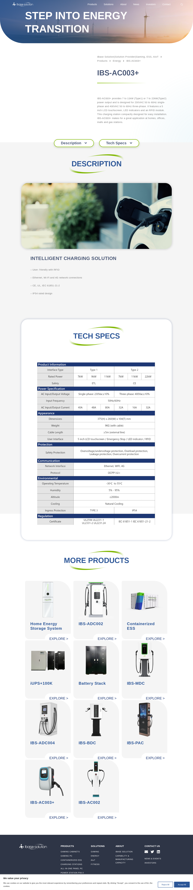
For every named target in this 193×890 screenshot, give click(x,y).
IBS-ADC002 (91, 624)
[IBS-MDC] (144, 659)
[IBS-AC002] (96, 778)
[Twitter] (152, 851)
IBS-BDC (87, 743)
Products (102, 61)
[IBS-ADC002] (96, 600)
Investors (151, 4)
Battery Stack (92, 683)
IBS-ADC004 (42, 743)
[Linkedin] (158, 851)
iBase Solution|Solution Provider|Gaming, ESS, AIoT (128, 56)
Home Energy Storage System (46, 626)
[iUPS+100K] (48, 659)
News (136, 4)
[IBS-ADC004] (48, 719)
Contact (166, 4)
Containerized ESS (141, 626)
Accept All (182, 885)
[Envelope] (146, 851)
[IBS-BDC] (96, 719)
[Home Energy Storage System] (48, 600)
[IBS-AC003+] (48, 778)
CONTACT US (152, 846)
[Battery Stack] (96, 659)
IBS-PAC (135, 743)
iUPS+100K (41, 683)
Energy (117, 61)
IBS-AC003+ (42, 802)
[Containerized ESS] (144, 600)
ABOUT (120, 846)
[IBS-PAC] (144, 719)
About (123, 4)
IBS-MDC (136, 683)
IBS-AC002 (89, 802)
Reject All (165, 885)
